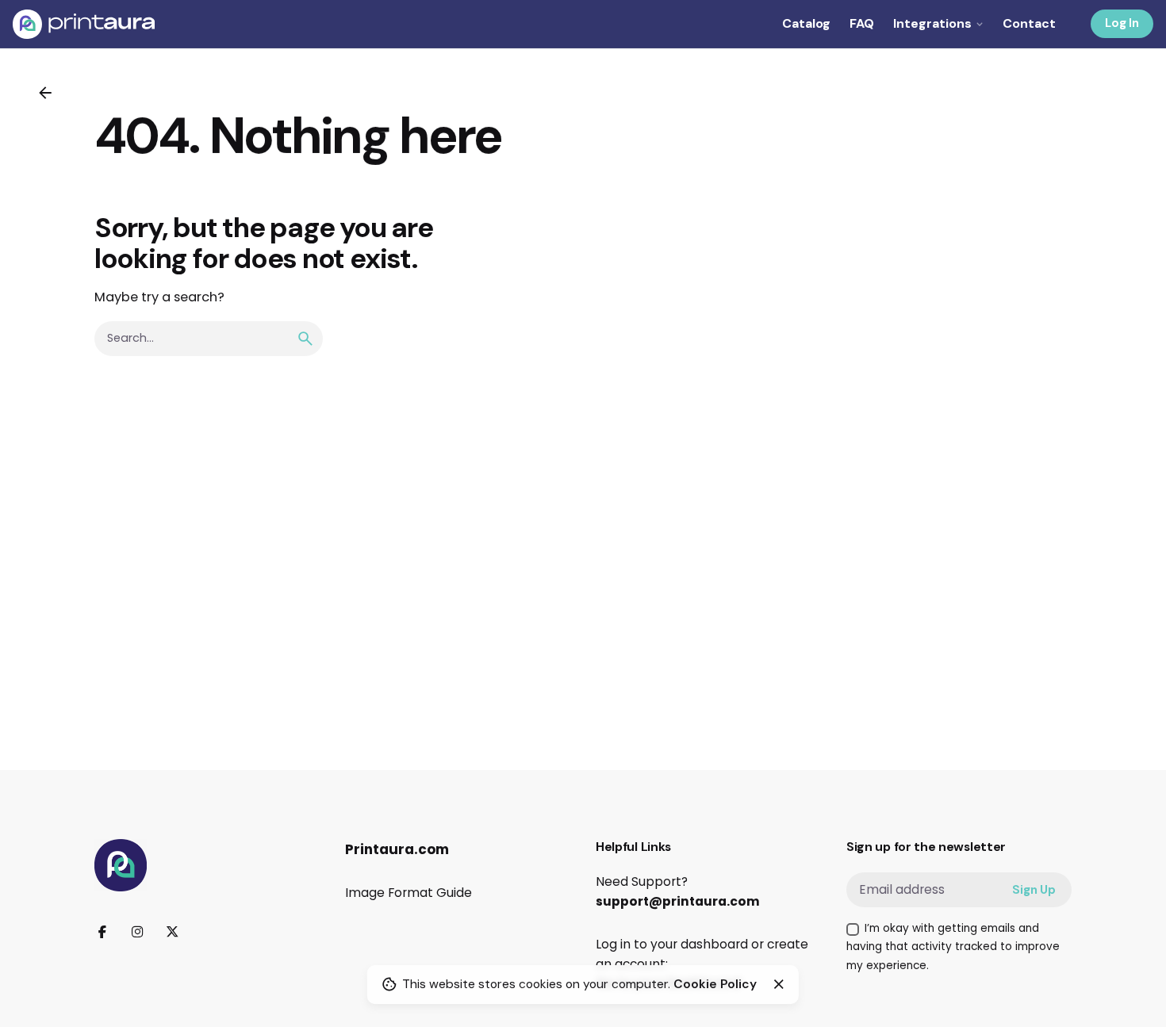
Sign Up (1034, 890)
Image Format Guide (408, 892)
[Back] (45, 93)
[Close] (779, 984)
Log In (1122, 23)
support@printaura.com (678, 901)
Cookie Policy (715, 984)
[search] (305, 338)
